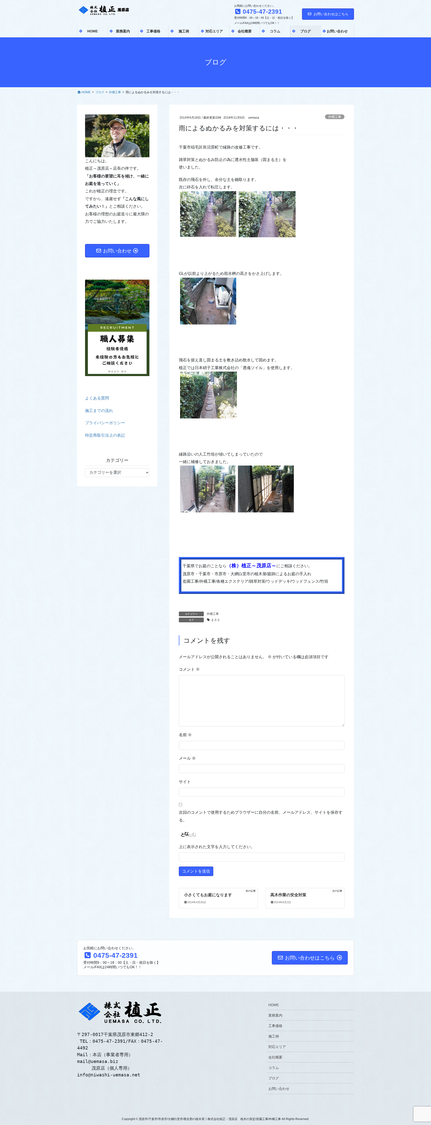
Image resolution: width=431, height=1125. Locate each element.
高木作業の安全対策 (288, 895)
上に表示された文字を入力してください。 (217, 847)
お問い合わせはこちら (331, 14)
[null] (295, 474)
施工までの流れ (99, 410)
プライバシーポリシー (105, 423)
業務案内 (275, 1015)
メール (187, 758)
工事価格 (275, 1026)
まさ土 (215, 620)
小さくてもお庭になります (208, 895)
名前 (185, 735)
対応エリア (277, 1047)
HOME (273, 1005)
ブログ (273, 1078)
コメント (189, 669)
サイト (185, 782)
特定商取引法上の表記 (105, 435)
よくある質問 (97, 398)
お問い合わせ (278, 1089)
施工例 (273, 1036)
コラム (273, 1068)
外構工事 (334, 117)
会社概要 (275, 1057)
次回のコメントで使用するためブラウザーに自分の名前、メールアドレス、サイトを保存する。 (260, 816)
